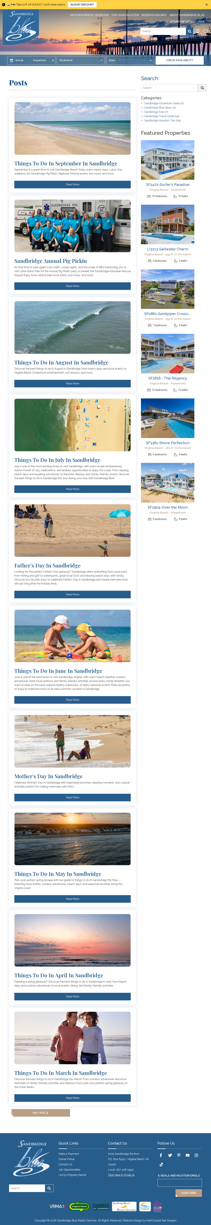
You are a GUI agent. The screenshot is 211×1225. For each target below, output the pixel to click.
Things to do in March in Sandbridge (60, 1073)
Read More (72, 184)
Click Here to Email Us (121, 1175)
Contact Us (65, 1164)
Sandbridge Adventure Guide (161, 103)
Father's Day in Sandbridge (47, 565)
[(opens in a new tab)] (167, 160)
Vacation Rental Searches (89, 15)
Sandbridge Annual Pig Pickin (50, 261)
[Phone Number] (198, 31)
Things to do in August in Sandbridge (61, 362)
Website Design (132, 1220)
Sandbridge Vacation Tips (159, 120)
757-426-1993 (125, 1169)
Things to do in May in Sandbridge (57, 874)
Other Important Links (187, 21)
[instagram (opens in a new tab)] (196, 1155)
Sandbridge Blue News (158, 107)
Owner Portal (67, 1159)
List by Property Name (72, 1175)
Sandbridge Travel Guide (159, 116)
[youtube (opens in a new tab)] (188, 1155)
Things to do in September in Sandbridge (65, 163)
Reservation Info (154, 15)
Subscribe (188, 1192)
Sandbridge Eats (154, 112)
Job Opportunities (69, 1169)
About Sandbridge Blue (186, 15)
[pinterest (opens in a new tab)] (179, 1155)
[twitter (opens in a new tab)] (170, 1155)
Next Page (39, 1113)
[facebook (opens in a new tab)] (161, 1155)
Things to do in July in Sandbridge (57, 460)
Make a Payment (69, 1153)
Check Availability (179, 60)
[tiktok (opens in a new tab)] (161, 1164)
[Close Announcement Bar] (206, 4)
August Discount (82, 4)
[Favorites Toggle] (205, 31)
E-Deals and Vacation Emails (179, 1175)
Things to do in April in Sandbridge (58, 975)
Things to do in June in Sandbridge (58, 671)
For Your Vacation (125, 15)
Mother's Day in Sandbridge (48, 776)
